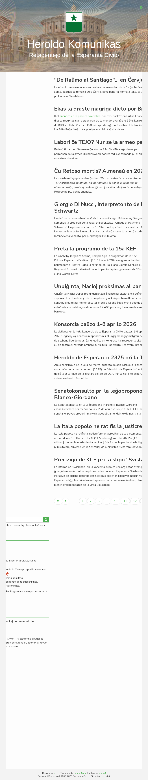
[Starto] (74, 23)
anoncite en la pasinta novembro (80, 116)
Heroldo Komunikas (74, 44)
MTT (56, 773)
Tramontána (79, 773)
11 (126, 501)
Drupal (102, 773)
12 (136, 501)
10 (117, 501)
